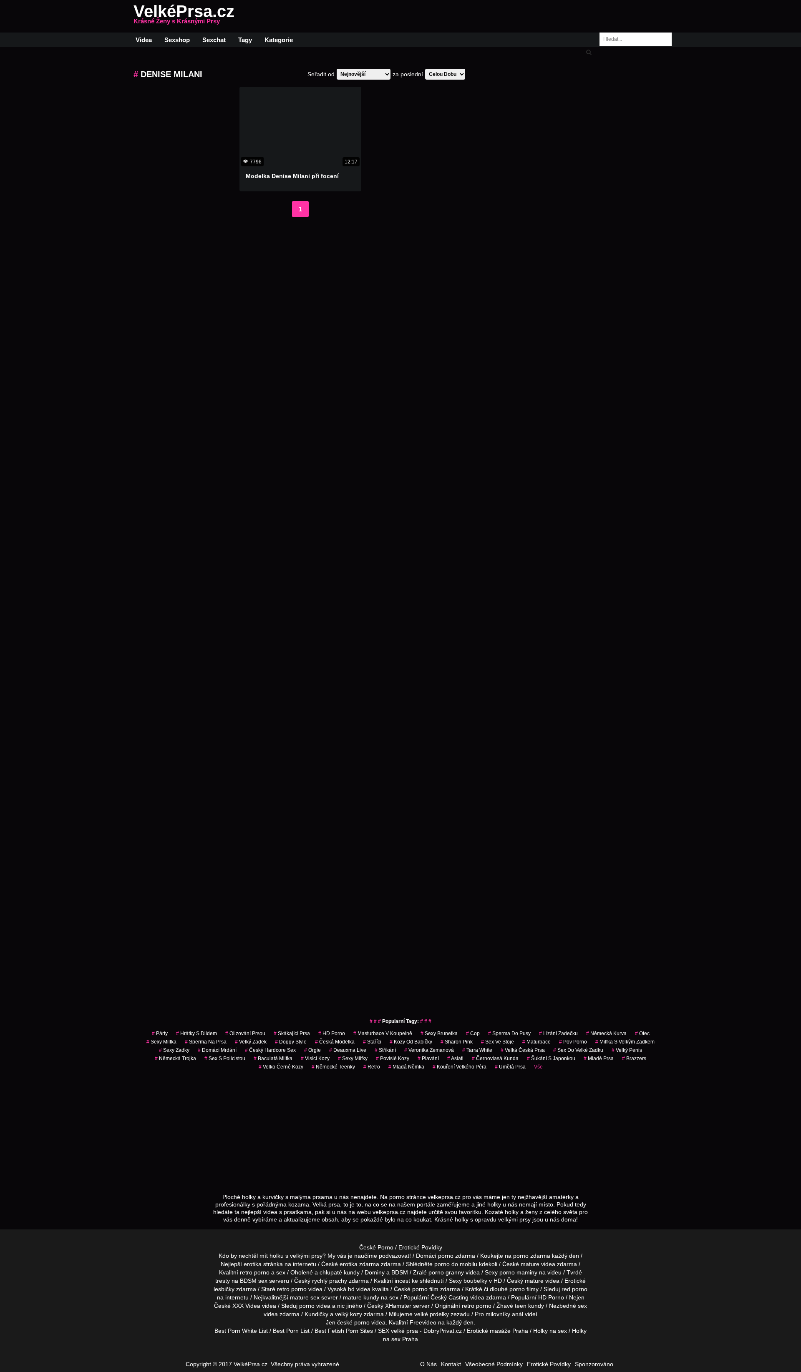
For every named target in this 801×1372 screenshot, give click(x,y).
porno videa (314, 1305)
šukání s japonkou (551, 1058)
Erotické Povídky (420, 1247)
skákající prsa (292, 1033)
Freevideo (423, 1322)
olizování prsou (245, 1033)
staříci (372, 1042)
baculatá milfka (273, 1058)
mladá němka (406, 1067)
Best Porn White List (241, 1330)
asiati (455, 1058)
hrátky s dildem (196, 1033)
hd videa (359, 1289)
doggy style (291, 1042)
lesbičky (224, 1289)
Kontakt (451, 1364)
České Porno (376, 1247)
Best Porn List (291, 1330)
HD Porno (331, 1033)
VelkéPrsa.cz (184, 16)
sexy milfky (353, 1058)
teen (520, 1305)
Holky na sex (550, 1330)
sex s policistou (224, 1058)
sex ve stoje (497, 1042)
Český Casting (450, 1297)
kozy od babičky (411, 1042)
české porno (353, 1322)
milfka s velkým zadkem (625, 1042)
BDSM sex (253, 1280)
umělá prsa (510, 1067)
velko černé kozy (281, 1067)
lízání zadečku (558, 1033)
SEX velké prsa (398, 1330)
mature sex (305, 1297)
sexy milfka (161, 1042)
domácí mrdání (217, 1050)
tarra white (477, 1050)
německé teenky (333, 1067)
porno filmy (524, 1289)
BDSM (399, 1272)
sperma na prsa (206, 1042)
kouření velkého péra (459, 1067)
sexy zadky (174, 1050)
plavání (428, 1058)
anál (517, 1314)
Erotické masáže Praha (497, 1330)
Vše (538, 1067)
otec (642, 1033)
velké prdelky (431, 1314)
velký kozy (348, 1314)
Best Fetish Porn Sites (344, 1330)
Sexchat (214, 39)
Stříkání (385, 1050)
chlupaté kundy (340, 1272)
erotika (253, 1264)
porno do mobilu (455, 1264)
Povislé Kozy (392, 1058)
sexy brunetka (439, 1033)
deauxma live (347, 1050)
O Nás (428, 1364)
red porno (574, 1289)
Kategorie (278, 39)
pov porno (573, 1042)
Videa (144, 39)
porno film (425, 1289)
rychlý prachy (329, 1280)
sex (582, 1305)
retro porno (255, 1272)
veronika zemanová (429, 1050)
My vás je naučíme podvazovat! (369, 1255)
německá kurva (606, 1033)
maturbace (536, 1042)
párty (160, 1033)
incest (402, 1280)
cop (473, 1033)
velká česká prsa (523, 1050)
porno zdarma (531, 1255)
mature (530, 1264)
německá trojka (175, 1058)
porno (445, 1255)
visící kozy (315, 1058)
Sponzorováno (594, 1364)
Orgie (312, 1050)
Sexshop (177, 39)
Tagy (245, 39)
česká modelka (335, 1042)
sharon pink (457, 1042)
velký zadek (251, 1042)
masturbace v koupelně (382, 1033)
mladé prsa (599, 1058)
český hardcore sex (270, 1050)
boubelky (475, 1280)
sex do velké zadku (578, 1050)
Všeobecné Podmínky (494, 1364)
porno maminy (518, 1272)
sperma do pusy (509, 1033)
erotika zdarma (359, 1264)
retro (371, 1067)
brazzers (634, 1058)
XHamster (398, 1305)
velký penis (627, 1050)
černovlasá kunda (495, 1058)
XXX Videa (246, 1305)
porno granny (446, 1272)
